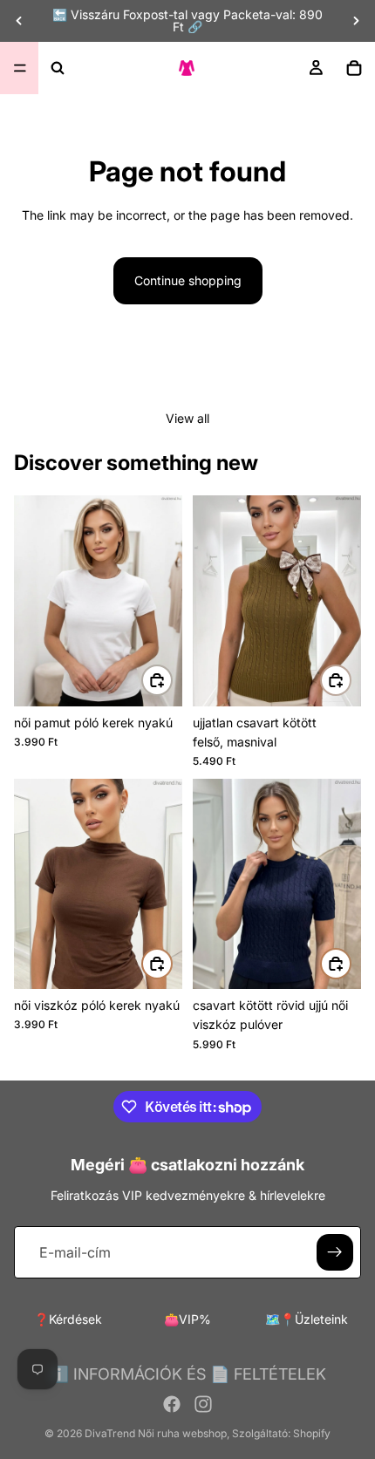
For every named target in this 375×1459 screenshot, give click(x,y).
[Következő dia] (356, 21)
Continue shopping (188, 280)
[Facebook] (171, 1404)
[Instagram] (203, 1404)
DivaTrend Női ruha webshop (156, 1433)
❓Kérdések (68, 1319)
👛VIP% (187, 1319)
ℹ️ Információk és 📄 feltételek (188, 1374)
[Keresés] (57, 68)
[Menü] (20, 68)
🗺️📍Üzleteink (306, 1319)
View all (187, 418)
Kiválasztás (172, 679)
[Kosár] (354, 68)
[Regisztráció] (335, 1252)
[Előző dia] (19, 21)
